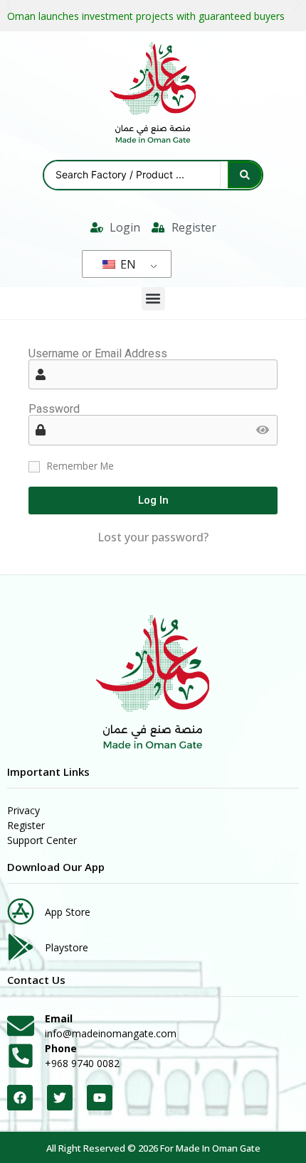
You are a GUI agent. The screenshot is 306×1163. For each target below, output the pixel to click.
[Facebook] (20, 1097)
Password (54, 409)
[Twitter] (60, 1097)
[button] (153, 298)
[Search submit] (245, 174)
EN (126, 264)
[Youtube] (99, 1097)
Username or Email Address (97, 353)
